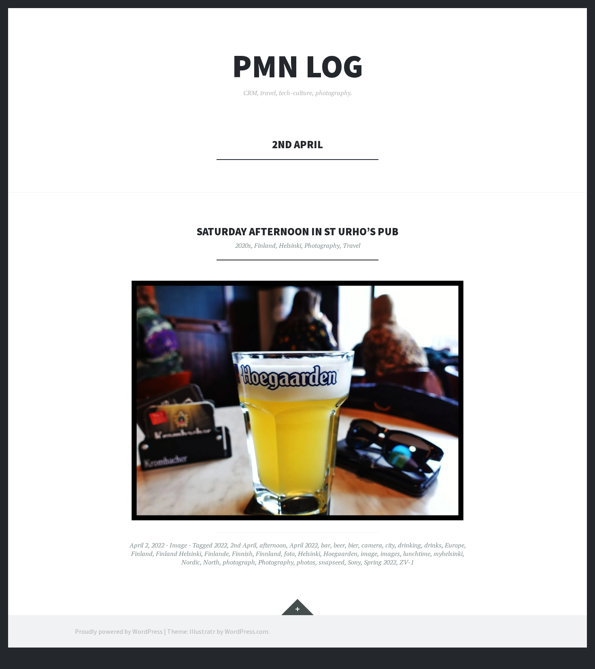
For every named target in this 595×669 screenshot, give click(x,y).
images (390, 553)
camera (371, 545)
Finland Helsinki (178, 553)
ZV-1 (407, 562)
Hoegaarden (340, 553)
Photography (322, 245)
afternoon (272, 545)
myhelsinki (448, 553)
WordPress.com (246, 631)
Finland (265, 245)
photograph (239, 562)
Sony (354, 562)
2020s (243, 245)
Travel (351, 245)
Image (178, 545)
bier (353, 545)
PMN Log (297, 66)
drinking (409, 545)
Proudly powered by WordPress (119, 631)
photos (306, 562)
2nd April (243, 545)
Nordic (190, 562)
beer (339, 545)
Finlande (216, 553)
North (211, 562)
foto (289, 553)
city (390, 545)
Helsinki (290, 245)
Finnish (242, 553)
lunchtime (416, 553)
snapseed (331, 562)
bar (325, 545)
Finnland (268, 553)
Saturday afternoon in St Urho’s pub (297, 231)
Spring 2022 (380, 562)
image (369, 553)
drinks (433, 545)
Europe (454, 545)
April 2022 (303, 545)
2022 (220, 545)
